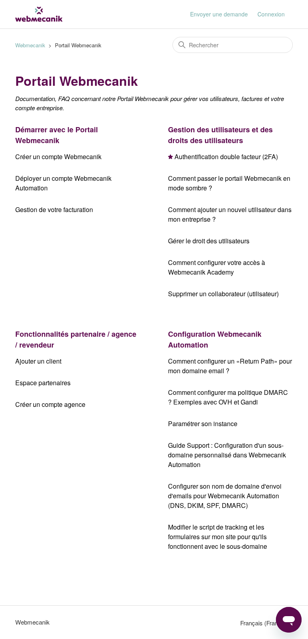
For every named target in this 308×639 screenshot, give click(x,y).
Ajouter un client (38, 361)
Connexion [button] (271, 14)
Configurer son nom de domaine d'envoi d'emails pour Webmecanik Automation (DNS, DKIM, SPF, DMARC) (225, 495)
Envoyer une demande (219, 14)
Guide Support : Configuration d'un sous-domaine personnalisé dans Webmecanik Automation (227, 455)
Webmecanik (30, 45)
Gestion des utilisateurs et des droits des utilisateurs (220, 135)
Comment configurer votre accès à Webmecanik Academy (216, 267)
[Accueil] (39, 14)
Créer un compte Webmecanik (58, 156)
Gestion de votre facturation (54, 209)
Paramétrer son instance (202, 423)
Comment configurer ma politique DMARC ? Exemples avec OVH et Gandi (228, 397)
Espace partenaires (43, 382)
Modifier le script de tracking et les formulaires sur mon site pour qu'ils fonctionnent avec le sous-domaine (217, 536)
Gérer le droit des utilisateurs (208, 240)
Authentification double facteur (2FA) (226, 156)
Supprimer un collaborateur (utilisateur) (223, 293)
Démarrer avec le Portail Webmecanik (56, 135)
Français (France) (264, 622)
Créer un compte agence (50, 404)
